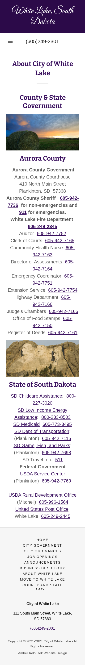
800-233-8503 (56, 417)
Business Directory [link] (42, 568)
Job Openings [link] (42, 557)
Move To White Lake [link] (42, 579)
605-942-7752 (51, 233)
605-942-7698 (56, 452)
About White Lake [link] (42, 574)
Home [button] (42, 540)
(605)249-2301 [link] (42, 41)
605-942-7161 (62, 332)
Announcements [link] (42, 562)
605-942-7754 (62, 290)
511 (59, 459)
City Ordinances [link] (42, 551)
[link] (42, 16)
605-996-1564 (53, 502)
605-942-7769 (56, 480)
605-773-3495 (57, 424)
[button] (10, 41)
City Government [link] (42, 545)
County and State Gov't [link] (42, 587)
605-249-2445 (55, 516)
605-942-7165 (59, 240)
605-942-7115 (56, 438)
